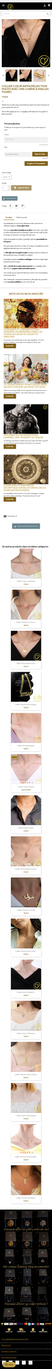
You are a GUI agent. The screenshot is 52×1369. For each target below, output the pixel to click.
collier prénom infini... (26, 828)
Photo (5, 147)
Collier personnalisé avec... (26, 663)
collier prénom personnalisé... (26, 704)
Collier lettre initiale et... (26, 992)
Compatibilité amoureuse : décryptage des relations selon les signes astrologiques (25, 487)
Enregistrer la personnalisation (36, 163)
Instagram (24, 1363)
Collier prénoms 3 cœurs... (26, 622)
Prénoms (6, 135)
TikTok (30, 1363)
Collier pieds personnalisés (26, 1116)
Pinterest (22, 205)
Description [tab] (9, 217)
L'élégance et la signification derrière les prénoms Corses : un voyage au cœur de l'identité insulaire (23, 333)
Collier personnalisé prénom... (26, 869)
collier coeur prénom (26, 787)
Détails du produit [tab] (21, 217)
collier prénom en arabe (26, 910)
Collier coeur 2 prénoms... (26, 1033)
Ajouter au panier (21, 187)
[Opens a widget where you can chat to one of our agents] (9, 1365)
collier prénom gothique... (26, 1198)
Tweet (16, 205)
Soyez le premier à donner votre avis (27, 526)
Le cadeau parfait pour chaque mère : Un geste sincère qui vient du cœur (26, 385)
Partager (10, 205)
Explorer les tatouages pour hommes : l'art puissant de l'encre (23, 436)
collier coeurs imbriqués (26, 581)
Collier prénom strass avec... (26, 951)
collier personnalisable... (26, 746)
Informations (8, 1358)
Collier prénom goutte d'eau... (26, 1074)
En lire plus (9, 346)
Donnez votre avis (11, 198)
